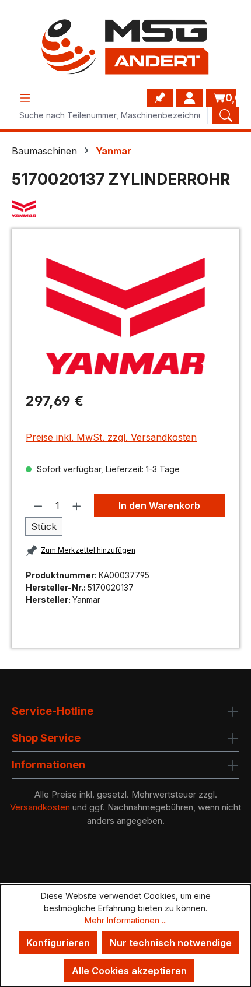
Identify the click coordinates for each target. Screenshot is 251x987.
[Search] (225, 115)
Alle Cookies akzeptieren (129, 971)
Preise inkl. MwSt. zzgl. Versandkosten (111, 437)
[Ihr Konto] (189, 98)
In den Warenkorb (159, 505)
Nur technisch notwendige (171, 943)
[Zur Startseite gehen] (125, 47)
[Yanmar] (125, 209)
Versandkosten (40, 807)
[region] (125, 315)
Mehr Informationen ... (126, 920)
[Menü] (25, 98)
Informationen (48, 764)
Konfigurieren (58, 943)
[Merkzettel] (160, 98)
